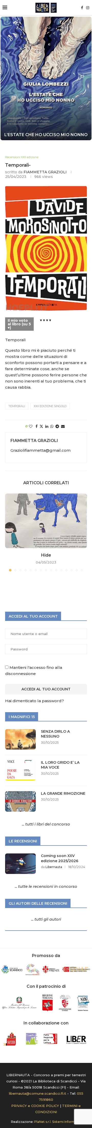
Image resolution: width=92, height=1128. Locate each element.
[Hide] (46, 521)
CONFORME (46, 134)
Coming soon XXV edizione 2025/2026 (59, 858)
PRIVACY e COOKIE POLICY (35, 1106)
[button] (7, 78)
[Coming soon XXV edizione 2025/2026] (20, 863)
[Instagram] (87, 8)
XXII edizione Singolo (50, 406)
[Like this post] (30, 426)
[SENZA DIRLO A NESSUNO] (20, 739)
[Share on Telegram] (57, 426)
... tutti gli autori (46, 919)
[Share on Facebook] (37, 426)
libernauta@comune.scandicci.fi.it (37, 1093)
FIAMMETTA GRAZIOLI (45, 172)
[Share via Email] (63, 426)
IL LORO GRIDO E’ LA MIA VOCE (60, 765)
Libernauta (53, 867)
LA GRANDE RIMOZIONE (63, 793)
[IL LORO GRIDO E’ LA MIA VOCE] (20, 770)
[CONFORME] (46, 78)
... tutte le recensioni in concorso (46, 886)
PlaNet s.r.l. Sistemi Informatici (57, 1122)
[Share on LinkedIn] (46, 426)
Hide (46, 555)
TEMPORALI (16, 406)
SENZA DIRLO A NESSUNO (55, 734)
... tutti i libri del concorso (46, 824)
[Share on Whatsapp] (51, 426)
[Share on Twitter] (41, 426)
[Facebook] (82, 8)
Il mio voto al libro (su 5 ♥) (19, 324)
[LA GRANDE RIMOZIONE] (20, 801)
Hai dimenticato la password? (34, 700)
